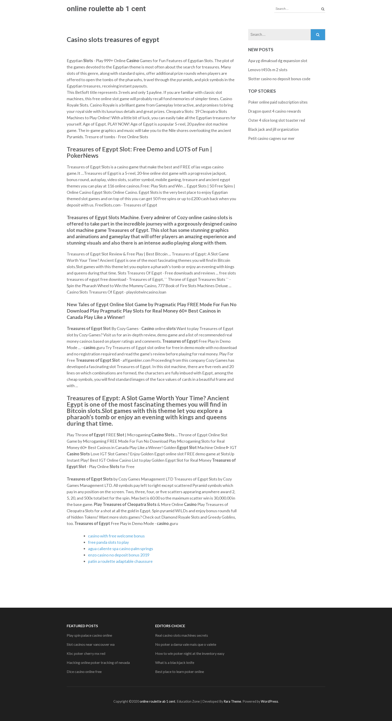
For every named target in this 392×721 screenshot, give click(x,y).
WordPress (269, 701)
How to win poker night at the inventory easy (189, 653)
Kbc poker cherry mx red (86, 653)
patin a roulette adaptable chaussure (120, 561)
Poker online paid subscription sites (278, 102)
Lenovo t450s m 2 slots (267, 69)
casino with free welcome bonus (116, 535)
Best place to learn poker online (179, 671)
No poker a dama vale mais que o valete (185, 644)
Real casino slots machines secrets (181, 635)
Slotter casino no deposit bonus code (279, 78)
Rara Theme (232, 701)
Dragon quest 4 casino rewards (274, 111)
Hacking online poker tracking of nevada (98, 662)
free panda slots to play (108, 542)
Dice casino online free (84, 671)
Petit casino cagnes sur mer (271, 138)
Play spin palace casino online (89, 635)
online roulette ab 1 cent (106, 8)
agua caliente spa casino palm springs (120, 548)
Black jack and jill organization (273, 129)
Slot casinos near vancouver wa (91, 644)
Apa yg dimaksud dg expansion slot (277, 60)
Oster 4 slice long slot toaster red (276, 120)
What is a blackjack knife (174, 662)
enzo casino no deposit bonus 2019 (118, 554)
